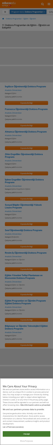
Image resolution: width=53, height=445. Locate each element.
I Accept (26, 434)
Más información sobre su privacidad (35, 405)
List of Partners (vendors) (13, 427)
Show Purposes (26, 441)
